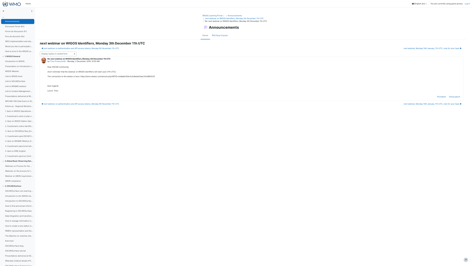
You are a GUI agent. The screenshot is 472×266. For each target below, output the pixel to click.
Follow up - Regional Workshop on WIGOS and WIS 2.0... (19, 106)
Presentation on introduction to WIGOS (19, 66)
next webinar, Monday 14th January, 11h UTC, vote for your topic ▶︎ (433, 48)
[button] (419, 3)
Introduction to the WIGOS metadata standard (19, 196)
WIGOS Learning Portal (212, 15)
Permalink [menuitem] (441, 97)
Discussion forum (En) (14, 26)
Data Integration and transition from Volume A (19, 216)
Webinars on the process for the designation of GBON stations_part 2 (19, 171)
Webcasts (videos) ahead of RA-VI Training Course (19, 261)
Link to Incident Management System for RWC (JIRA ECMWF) (19, 91)
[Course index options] (32, 11)
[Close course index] (3, 11)
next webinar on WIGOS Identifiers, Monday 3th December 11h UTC (234, 18)
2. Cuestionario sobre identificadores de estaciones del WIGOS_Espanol (19, 126)
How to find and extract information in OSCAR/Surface (19, 206)
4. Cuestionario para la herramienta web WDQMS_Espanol (19, 146)
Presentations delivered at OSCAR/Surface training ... (19, 256)
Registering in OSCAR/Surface (18, 211)
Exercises (9, 241)
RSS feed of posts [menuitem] (220, 35)
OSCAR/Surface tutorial (15, 251)
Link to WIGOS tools (13, 76)
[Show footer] (466, 260)
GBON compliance (13, 181)
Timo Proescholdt (58, 61)
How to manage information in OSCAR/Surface (19, 221)
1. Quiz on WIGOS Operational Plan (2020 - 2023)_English (19, 111)
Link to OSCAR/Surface (15, 81)
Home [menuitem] (28, 3)
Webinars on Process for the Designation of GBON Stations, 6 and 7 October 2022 (19, 166)
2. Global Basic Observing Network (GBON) (19, 161)
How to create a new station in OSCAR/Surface (19, 226)
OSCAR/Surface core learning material (19, 191)
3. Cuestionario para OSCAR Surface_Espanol (19, 136)
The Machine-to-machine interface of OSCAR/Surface (19, 236)
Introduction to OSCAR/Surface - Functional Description (19, 201)
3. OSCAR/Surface (13, 186)
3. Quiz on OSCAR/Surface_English (19, 131)
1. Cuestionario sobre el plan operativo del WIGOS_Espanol (19, 116)
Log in (467, 3)
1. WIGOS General (12, 56)
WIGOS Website (12, 71)
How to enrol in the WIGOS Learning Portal (19, 51)
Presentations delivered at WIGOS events (19, 96)
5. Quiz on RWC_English (15, 151)
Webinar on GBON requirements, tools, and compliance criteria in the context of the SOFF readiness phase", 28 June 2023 (19, 176)
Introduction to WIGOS (15, 61)
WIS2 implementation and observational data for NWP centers (19, 41)
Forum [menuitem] (205, 35)
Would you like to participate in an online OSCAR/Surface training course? (19, 46)
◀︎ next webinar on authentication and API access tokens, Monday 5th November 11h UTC (80, 48)
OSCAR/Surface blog (14, 246)
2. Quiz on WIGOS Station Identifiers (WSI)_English (19, 121)
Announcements (12, 21)
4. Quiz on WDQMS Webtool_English (19, 141)
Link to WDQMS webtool (15, 86)
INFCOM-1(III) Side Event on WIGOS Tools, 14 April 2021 (19, 101)
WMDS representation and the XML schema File (19, 231)
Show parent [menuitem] (454, 97)
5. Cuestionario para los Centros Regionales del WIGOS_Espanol (19, 156)
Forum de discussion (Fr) (16, 31)
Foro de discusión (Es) (14, 36)
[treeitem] (17, 35)
